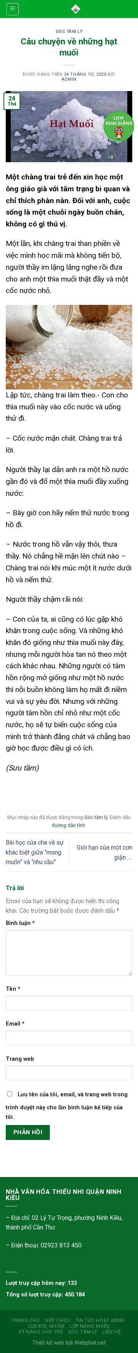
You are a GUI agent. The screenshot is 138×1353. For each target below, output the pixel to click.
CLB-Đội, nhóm (46, 1326)
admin (69, 79)
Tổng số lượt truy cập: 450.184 (45, 1294)
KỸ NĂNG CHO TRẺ (41, 1332)
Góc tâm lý (69, 31)
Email (15, 1024)
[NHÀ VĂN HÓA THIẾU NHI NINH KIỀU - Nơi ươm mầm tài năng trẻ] (76, 9)
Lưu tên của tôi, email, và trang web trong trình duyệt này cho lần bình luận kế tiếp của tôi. (67, 1106)
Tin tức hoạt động (100, 1320)
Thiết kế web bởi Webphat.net (69, 1343)
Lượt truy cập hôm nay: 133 (41, 1283)
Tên (13, 989)
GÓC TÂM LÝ (82, 1332)
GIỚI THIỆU (57, 1320)
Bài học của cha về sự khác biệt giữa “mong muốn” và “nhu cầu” (35, 852)
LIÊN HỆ (111, 1332)
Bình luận (20, 923)
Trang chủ (25, 1320)
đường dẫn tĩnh (68, 825)
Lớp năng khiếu (90, 1326)
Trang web (20, 1059)
